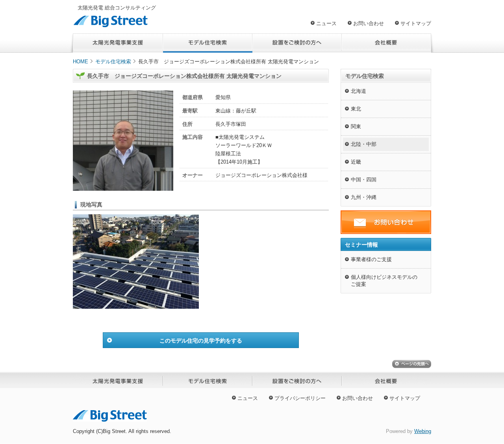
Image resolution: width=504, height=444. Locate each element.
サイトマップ (415, 23)
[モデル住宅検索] (207, 43)
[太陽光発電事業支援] (118, 43)
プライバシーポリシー (300, 398)
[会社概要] (386, 43)
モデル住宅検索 (113, 61)
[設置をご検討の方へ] (297, 43)
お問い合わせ (368, 23)
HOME (80, 61)
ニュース (326, 23)
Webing (422, 431)
